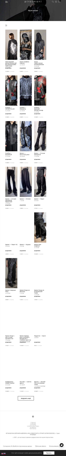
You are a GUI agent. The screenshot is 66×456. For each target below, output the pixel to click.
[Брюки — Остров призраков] (40, 136)
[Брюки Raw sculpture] (40, 227)
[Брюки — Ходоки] (26, 227)
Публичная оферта (40, 446)
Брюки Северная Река (10, 290)
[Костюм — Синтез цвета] (26, 365)
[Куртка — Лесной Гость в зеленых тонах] (40, 365)
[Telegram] (62, 452)
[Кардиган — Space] (40, 319)
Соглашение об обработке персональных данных (17, 446)
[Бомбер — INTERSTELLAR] (11, 90)
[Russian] (5, 453)
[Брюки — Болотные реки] (26, 136)
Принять (48, 453)
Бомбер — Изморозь (23, 108)
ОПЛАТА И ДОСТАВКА (33, 426)
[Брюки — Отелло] (26, 182)
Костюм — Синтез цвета (25, 382)
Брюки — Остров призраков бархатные (10, 200)
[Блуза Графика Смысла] (26, 45)
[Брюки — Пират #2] (11, 227)
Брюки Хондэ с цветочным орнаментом (10, 337)
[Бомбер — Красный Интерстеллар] (40, 90)
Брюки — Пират (39, 199)
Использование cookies (56, 446)
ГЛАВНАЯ (33, 422)
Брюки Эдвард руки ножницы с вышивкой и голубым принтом (25, 338)
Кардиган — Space (40, 336)
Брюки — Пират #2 (11, 244)
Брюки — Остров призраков (39, 153)
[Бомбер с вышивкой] (11, 136)
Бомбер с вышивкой (8, 153)
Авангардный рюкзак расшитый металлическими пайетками (10, 64)
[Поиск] (52, 1)
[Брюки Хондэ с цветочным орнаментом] (11, 319)
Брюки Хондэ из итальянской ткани (39, 291)
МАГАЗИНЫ (33, 428)
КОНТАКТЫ (33, 425)
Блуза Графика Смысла (24, 62)
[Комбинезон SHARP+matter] (11, 365)
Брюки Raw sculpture (37, 245)
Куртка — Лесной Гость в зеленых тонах (39, 383)
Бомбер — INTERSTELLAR (9, 108)
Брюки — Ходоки (25, 244)
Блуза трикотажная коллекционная (39, 63)
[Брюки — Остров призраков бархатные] (11, 182)
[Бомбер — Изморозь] (26, 90)
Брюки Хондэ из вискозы (25, 290)
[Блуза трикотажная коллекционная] (40, 45)
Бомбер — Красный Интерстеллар (38, 109)
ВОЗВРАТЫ (33, 427)
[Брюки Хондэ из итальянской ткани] (40, 273)
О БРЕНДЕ (33, 423)
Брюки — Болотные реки (24, 153)
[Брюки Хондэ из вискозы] (26, 273)
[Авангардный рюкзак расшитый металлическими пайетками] (11, 45)
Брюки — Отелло (25, 199)
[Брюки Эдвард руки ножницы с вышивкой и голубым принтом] (26, 319)
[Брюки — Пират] (40, 182)
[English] (2, 453)
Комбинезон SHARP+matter (9, 382)
